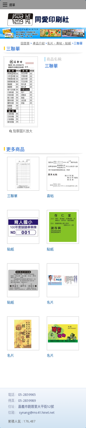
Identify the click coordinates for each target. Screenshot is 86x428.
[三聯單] (20, 91)
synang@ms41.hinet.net (37, 412)
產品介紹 (39, 43)
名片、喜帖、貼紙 (59, 43)
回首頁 (25, 43)
